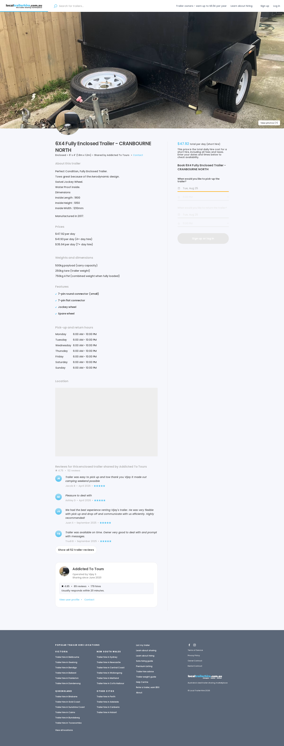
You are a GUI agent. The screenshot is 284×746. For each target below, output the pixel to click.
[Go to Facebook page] (189, 644)
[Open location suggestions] (55, 6)
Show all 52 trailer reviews (76, 550)
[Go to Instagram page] (194, 644)
